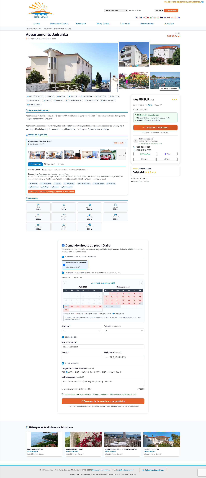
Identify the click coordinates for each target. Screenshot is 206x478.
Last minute (125, 24)
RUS (104, 372)
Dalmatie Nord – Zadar (34, 28)
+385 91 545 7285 (143, 150)
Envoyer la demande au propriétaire (104, 401)
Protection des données (101, 470)
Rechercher (172, 10)
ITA (91, 372)
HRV (111, 372)
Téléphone (113, 352)
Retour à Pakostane (140, 179)
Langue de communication (78, 368)
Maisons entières (147, 24)
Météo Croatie (103, 24)
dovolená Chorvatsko (129, 474)
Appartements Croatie (59, 24)
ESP (97, 372)
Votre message (73, 377)
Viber (169, 154)
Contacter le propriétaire (157, 127)
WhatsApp (146, 154)
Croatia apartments (93, 474)
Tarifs (62, 164)
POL (118, 372)
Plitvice (103, 474)
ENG (77, 372)
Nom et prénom (69, 342)
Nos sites (84, 474)
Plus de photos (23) (170, 89)
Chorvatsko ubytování (114, 474)
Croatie (37, 24)
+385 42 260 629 (143, 147)
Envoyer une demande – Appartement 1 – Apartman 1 (52, 191)
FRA (64, 372)
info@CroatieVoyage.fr (124, 470)
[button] (155, 171)
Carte (145, 159)
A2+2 (150, 105)
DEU (84, 372)
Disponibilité (50, 164)
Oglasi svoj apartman (154, 470)
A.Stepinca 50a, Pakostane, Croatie (42, 39)
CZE (70, 372)
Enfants (112, 326)
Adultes (66, 326)
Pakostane (48, 28)
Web (168, 159)
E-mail (65, 352)
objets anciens (74, 474)
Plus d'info (169, 24)
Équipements (36, 164)
